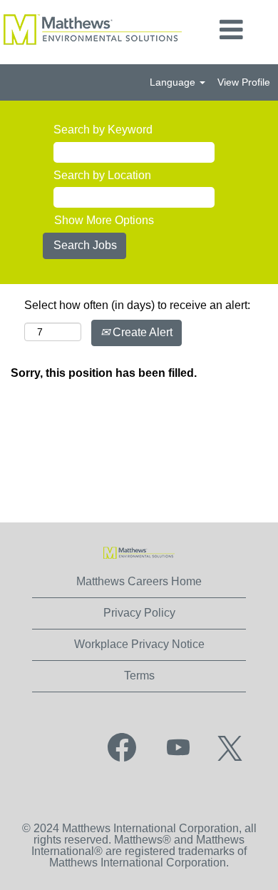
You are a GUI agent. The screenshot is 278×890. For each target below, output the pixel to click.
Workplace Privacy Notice (139, 644)
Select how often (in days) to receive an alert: (137, 305)
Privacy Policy (139, 613)
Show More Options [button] (104, 220)
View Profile (243, 82)
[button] (231, 30)
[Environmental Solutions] (139, 553)
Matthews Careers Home (139, 581)
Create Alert (141, 332)
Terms (139, 675)
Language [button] (174, 82)
